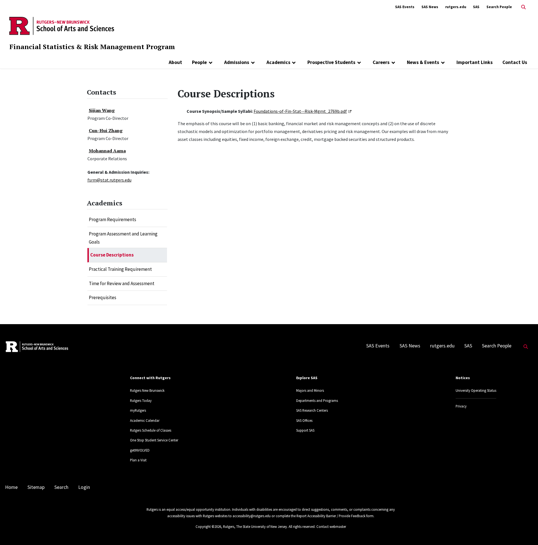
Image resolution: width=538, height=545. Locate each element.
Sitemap (36, 487)
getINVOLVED (140, 450)
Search (61, 487)
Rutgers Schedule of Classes (150, 430)
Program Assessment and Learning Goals (123, 238)
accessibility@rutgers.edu (252, 516)
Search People (499, 6)
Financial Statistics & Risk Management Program (92, 46)
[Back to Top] (526, 531)
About (175, 62)
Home (11, 487)
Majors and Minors (310, 390)
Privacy (461, 406)
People (199, 62)
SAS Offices (304, 420)
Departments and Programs (317, 400)
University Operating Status (476, 390)
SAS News (429, 6)
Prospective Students (331, 62)
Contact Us (514, 62)
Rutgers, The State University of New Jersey (255, 526)
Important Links (474, 62)
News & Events (423, 62)
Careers (381, 62)
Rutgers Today (141, 400)
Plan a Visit (138, 460)
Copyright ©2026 (208, 526)
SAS (476, 6)
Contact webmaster (331, 526)
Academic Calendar (144, 420)
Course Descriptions (112, 255)
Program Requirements (112, 219)
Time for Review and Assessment (121, 283)
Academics (278, 62)
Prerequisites (102, 297)
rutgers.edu (455, 6)
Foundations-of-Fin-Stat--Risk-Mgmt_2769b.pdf (300, 111)
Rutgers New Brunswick (147, 390)
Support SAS (305, 430)
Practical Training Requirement (120, 269)
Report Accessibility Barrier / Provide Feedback (330, 516)
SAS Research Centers (312, 410)
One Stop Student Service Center (154, 440)
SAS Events (404, 6)
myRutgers (138, 410)
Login (84, 487)
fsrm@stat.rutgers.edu (109, 180)
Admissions (236, 62)
